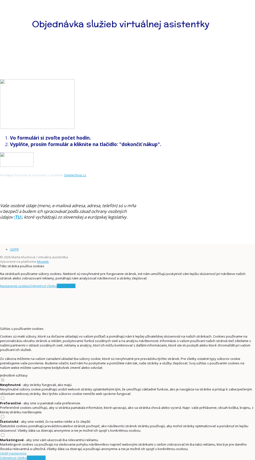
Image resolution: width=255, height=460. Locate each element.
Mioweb (43, 261)
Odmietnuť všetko (43, 286)
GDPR (14, 249)
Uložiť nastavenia (13, 453)
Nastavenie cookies (15, 286)
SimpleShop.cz (75, 175)
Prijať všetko (66, 286)
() (18, 217)
